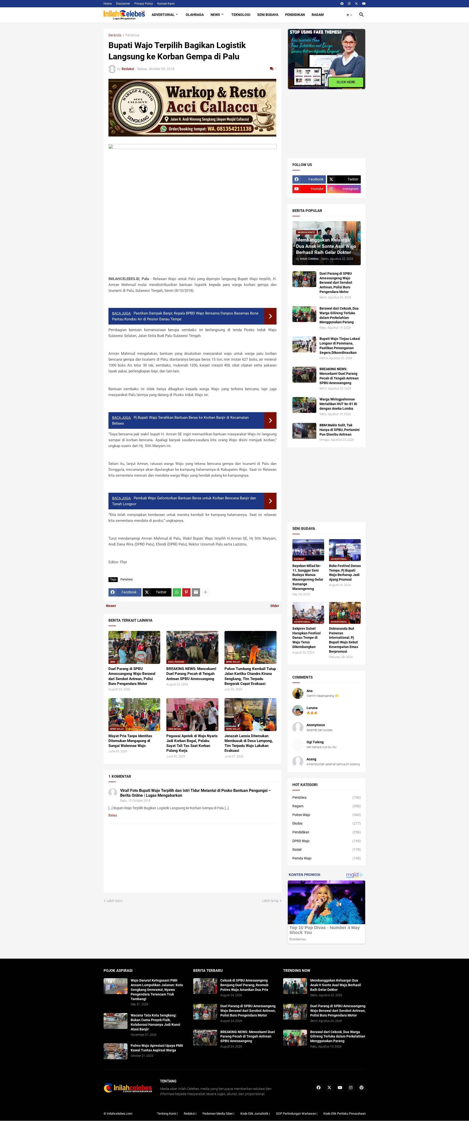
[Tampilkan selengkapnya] (205, 592)
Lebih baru (114, 901)
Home (108, 3)
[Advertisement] (324, 120)
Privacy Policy (143, 3)
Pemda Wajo (326, 858)
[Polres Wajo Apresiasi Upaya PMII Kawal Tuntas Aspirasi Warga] (116, 1051)
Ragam (318, 15)
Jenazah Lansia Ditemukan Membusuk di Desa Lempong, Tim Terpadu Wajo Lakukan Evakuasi (248, 743)
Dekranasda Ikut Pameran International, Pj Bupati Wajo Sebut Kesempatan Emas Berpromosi (343, 640)
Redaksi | (190, 1113)
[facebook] (342, 3)
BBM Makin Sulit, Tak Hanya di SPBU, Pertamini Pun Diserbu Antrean (340, 429)
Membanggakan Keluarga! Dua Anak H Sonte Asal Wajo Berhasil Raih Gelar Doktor (335, 985)
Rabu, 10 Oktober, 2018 (135, 800)
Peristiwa (132, 35)
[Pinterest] (186, 592)
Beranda (114, 35)
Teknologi (240, 15)
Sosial (326, 849)
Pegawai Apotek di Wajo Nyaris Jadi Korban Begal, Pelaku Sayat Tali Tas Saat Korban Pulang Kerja (192, 743)
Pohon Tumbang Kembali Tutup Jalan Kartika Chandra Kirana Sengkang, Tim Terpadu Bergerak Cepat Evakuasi (250, 676)
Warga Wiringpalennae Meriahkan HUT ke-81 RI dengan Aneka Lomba (338, 403)
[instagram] (349, 3)
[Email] (196, 592)
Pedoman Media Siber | (218, 1113)
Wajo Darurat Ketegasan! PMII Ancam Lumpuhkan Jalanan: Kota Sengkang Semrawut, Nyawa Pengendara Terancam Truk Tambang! (157, 989)
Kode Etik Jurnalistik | (255, 1113)
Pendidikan (295, 15)
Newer (111, 606)
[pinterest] (361, 1088)
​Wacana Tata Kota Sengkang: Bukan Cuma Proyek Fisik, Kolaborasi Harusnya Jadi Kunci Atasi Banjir (155, 1022)
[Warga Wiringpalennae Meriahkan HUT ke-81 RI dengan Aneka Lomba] (304, 405)
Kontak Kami (166, 3)
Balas (112, 815)
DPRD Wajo (326, 841)
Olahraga (195, 15)
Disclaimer (123, 3)
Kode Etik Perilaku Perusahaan (344, 1113)
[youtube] (364, 3)
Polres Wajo (326, 815)
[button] (349, 14)
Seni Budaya (267, 15)
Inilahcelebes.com (119, 1113)
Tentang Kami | (167, 1113)
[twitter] (356, 3)
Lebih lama (270, 901)
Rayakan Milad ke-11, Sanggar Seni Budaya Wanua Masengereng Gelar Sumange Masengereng (307, 577)
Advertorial (163, 15)
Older (274, 606)
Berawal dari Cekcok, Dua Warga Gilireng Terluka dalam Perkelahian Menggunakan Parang (339, 315)
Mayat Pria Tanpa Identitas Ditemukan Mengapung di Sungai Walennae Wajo (130, 741)
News (215, 15)
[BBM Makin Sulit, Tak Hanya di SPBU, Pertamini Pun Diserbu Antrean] (304, 431)
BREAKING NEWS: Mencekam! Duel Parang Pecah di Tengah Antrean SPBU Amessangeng (191, 674)
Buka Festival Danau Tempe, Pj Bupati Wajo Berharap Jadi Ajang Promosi (345, 573)
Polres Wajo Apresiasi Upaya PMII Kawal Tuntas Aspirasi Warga (157, 1048)
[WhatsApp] (177, 592)
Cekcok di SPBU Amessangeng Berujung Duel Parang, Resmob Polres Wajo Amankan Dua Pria (244, 985)
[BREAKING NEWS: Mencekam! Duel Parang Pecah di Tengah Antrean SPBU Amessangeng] (304, 375)
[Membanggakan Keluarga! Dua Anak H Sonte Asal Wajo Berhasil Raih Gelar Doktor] (295, 986)
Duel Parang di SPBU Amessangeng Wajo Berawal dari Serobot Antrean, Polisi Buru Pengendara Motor (131, 676)
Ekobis (326, 823)
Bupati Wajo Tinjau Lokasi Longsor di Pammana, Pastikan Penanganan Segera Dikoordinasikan (340, 346)
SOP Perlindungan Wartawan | (296, 1113)
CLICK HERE (345, 82)
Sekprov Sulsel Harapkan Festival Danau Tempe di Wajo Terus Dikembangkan (306, 638)
